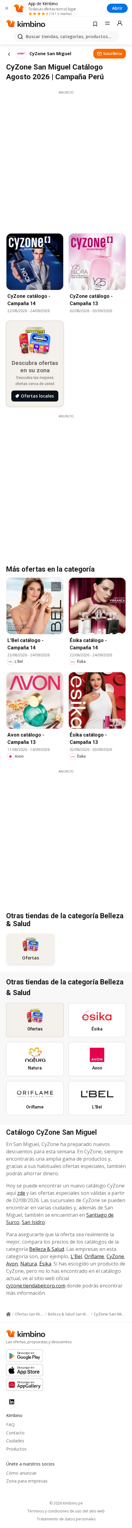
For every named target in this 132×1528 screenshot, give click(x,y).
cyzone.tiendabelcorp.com (35, 1285)
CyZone (115, 1256)
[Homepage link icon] (8, 1314)
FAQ (10, 1424)
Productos (16, 1449)
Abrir (117, 8)
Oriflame (94, 1256)
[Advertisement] (66, 160)
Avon (12, 1263)
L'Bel (76, 1256)
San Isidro (33, 1222)
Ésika (45, 1263)
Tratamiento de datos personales (66, 1519)
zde (21, 1193)
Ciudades (15, 1441)
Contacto (15, 1433)
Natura (28, 1263)
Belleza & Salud (46, 1249)
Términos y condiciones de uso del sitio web (66, 1511)
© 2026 (66, 1503)
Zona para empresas (27, 1481)
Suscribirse (112, 53)
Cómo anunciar (21, 1473)
